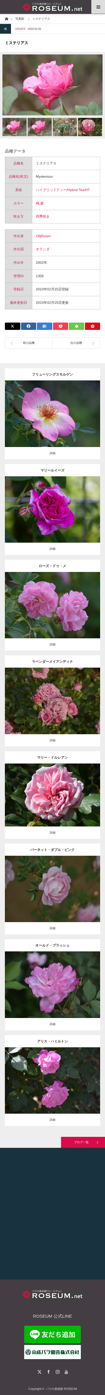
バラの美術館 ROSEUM (61, 1389)
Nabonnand (72, 1076)
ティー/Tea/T (49, 791)
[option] (52, 84)
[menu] (98, 7)
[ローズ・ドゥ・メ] (52, 611)
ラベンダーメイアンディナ (52, 661)
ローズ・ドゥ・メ (52, 566)
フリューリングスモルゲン (52, 374)
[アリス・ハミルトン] (52, 1087)
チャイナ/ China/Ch (55, 980)
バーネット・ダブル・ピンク (52, 850)
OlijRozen (43, 236)
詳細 (52, 453)
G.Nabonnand (67, 791)
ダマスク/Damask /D (58, 505)
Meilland (76, 697)
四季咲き (43, 216)
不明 (73, 601)
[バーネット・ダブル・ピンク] (52, 897)
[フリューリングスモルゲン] (52, 422)
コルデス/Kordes (66, 412)
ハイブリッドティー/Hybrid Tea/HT (63, 190)
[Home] (6, 18)
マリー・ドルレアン (52, 757)
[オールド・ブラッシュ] (52, 991)
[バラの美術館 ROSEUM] (52, 7)
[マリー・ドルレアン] (52, 801)
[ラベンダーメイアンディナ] (52, 707)
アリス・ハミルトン (52, 1041)
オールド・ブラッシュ (52, 945)
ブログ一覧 (81, 1142)
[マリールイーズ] (52, 516)
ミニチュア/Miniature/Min (52, 697)
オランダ (43, 249)
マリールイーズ (52, 470)
